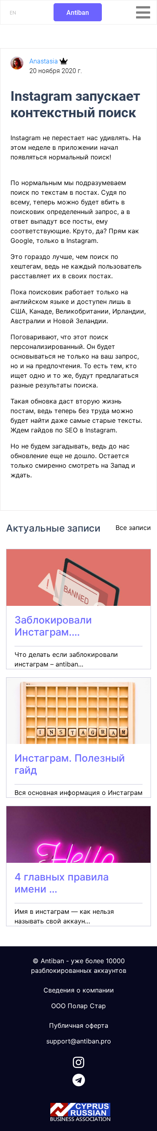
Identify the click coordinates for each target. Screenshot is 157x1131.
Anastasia (44, 61)
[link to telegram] (78, 1078)
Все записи (133, 528)
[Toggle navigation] (143, 12)
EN (13, 13)
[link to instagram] (78, 1061)
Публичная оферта (78, 1025)
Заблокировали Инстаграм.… (53, 626)
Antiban (77, 12)
